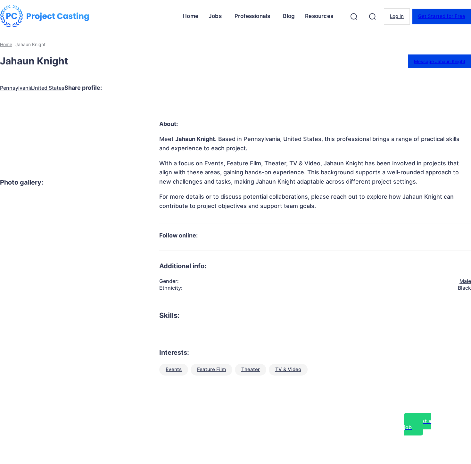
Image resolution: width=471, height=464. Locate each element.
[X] (139, 87)
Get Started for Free (441, 16)
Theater (250, 369)
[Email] (208, 87)
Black (464, 288)
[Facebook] (116, 87)
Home (6, 44)
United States (47, 88)
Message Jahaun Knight (439, 61)
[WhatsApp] (185, 87)
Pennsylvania (16, 88)
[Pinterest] (162, 87)
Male (465, 281)
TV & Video (288, 369)
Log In (397, 16)
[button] (353, 16)
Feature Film (211, 369)
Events (174, 369)
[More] (232, 88)
